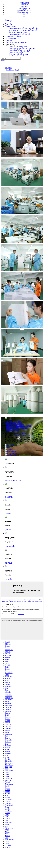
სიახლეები (9, 40)
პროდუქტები (10, 26)
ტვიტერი (8, 579)
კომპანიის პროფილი (18, 46)
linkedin (8, 513)
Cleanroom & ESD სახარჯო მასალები (23, 30)
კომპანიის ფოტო (16, 52)
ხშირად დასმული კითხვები (16, 42)
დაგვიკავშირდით (12, 38)
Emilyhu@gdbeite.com (22, 435)
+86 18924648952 (21, 433)
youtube (8, 530)
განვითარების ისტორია (19, 55)
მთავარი (8, 24)
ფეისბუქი (8, 497)
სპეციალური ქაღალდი (18, 32)
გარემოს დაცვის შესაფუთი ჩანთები (23, 28)
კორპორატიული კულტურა (20, 50)
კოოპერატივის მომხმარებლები (22, 48)
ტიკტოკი (8, 563)
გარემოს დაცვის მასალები (20, 34)
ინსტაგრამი (10, 546)
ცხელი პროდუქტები (13, 36)
